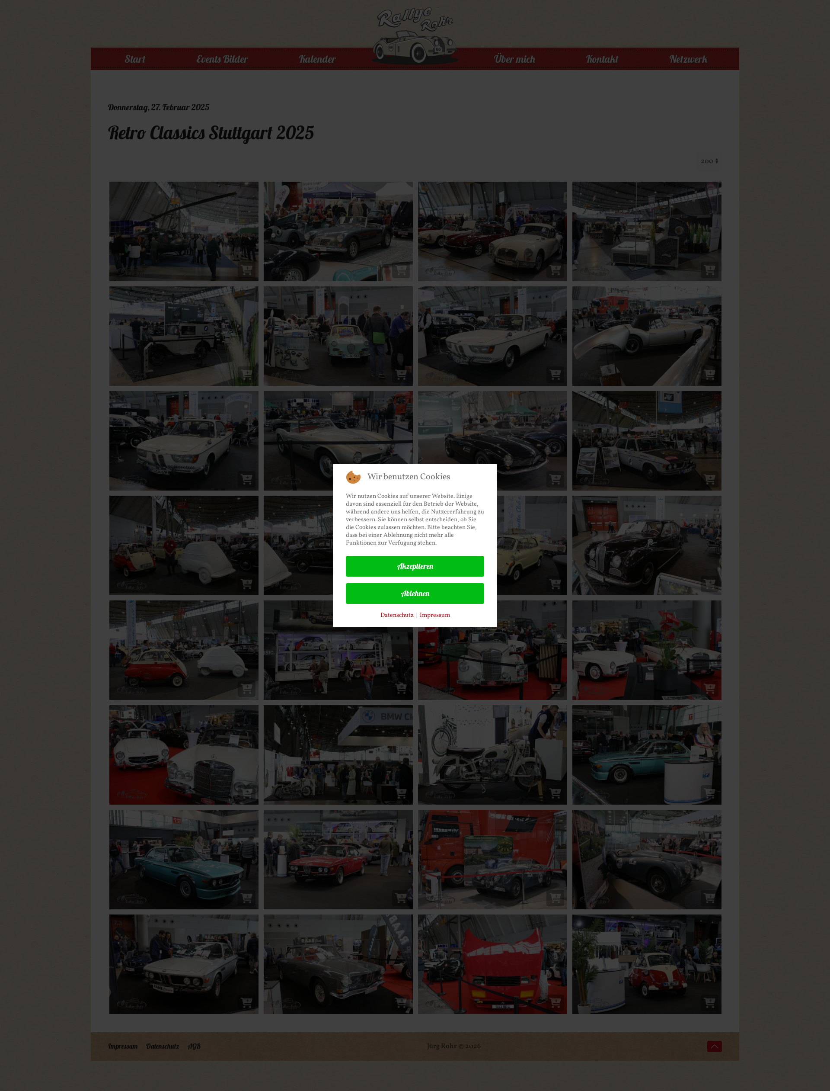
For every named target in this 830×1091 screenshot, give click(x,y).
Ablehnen (415, 593)
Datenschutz (397, 615)
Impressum (435, 615)
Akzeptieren (415, 566)
